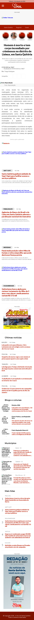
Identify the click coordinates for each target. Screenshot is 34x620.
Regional (18, 27)
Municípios (10, 443)
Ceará (27, 27)
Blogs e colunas (13, 400)
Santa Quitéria (8, 27)
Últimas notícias (13, 337)
